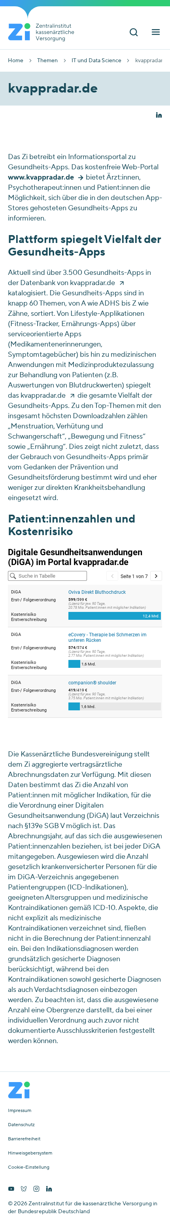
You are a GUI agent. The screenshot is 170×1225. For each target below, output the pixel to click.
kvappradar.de (92, 282)
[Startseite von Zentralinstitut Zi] (44, 32)
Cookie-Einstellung (28, 1167)
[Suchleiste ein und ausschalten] (133, 33)
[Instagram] (36, 1189)
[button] (159, 116)
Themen (47, 60)
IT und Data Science (97, 60)
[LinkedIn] (49, 1189)
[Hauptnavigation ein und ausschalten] (155, 33)
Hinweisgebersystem (30, 1153)
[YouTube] (11, 1189)
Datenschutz (21, 1125)
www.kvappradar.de (41, 177)
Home (16, 60)
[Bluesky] (24, 1189)
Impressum (19, 1110)
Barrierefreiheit (24, 1139)
